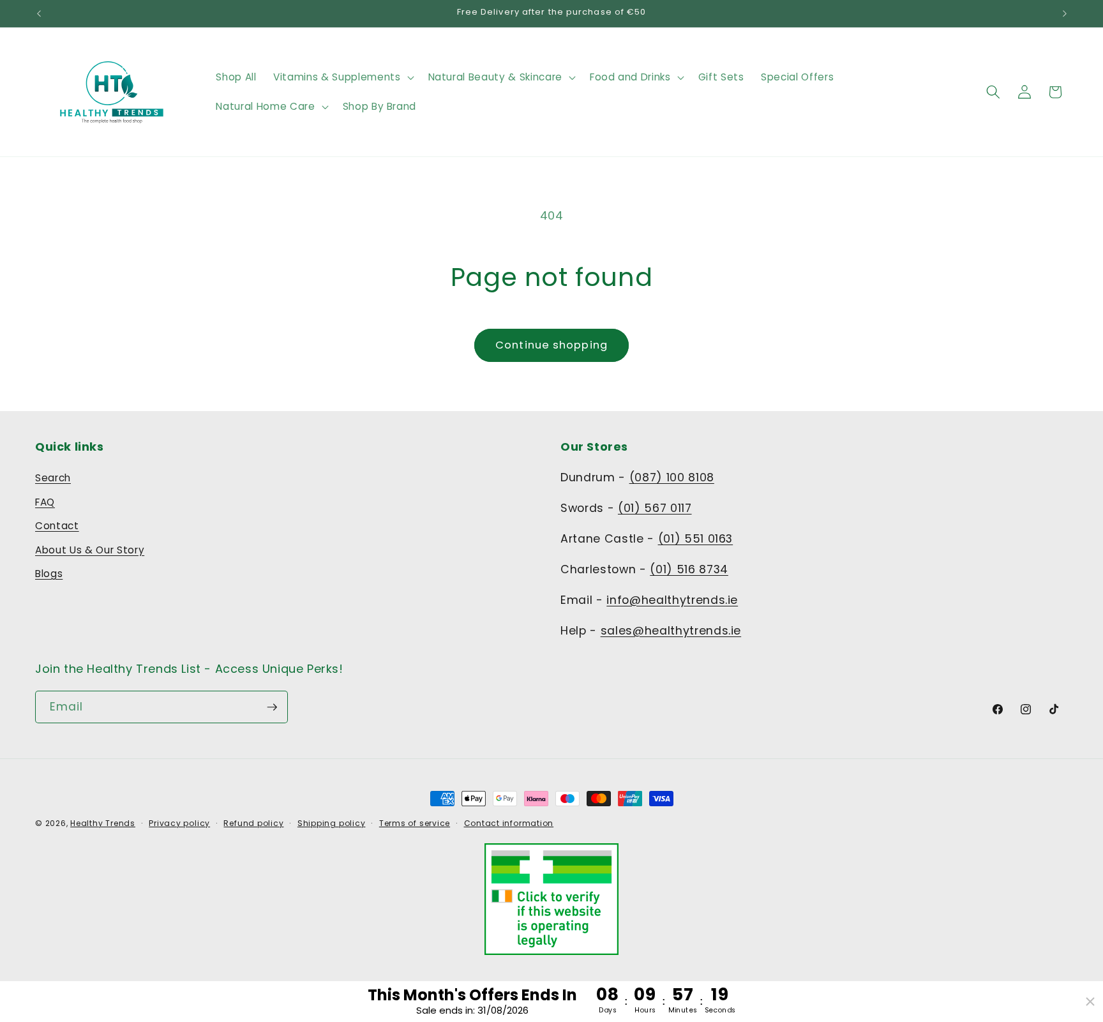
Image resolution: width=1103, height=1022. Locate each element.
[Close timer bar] (1090, 1001)
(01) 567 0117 (655, 508)
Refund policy (253, 823)
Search (53, 478)
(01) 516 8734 (689, 569)
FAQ (45, 502)
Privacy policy (179, 823)
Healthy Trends (102, 823)
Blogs (49, 573)
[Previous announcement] (39, 13)
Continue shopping (551, 345)
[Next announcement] (1065, 13)
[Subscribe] (272, 707)
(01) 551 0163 (695, 538)
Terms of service (414, 823)
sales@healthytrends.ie (671, 630)
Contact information (509, 823)
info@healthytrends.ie (672, 600)
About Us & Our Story (89, 550)
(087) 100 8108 (671, 477)
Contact (57, 525)
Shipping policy (331, 823)
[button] (342, 77)
